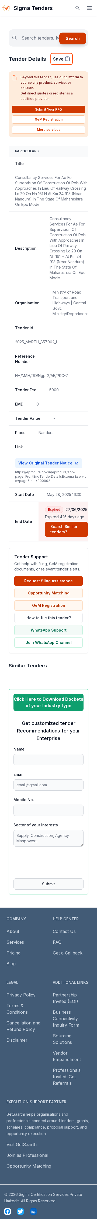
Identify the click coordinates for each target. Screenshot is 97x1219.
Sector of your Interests (35, 825)
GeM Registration (49, 119)
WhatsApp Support (49, 630)
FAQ (57, 942)
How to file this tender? (48, 617)
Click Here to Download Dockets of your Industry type (48, 702)
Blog (11, 963)
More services (48, 130)
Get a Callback (67, 953)
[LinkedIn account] (33, 1211)
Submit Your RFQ (48, 109)
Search (73, 38)
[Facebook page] (7, 1211)
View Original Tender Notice (45, 463)
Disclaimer (16, 1040)
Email (18, 774)
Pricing (13, 953)
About (12, 931)
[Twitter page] (20, 1211)
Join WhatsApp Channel (49, 642)
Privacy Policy (21, 995)
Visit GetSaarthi (21, 1144)
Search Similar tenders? (63, 529)
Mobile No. (23, 799)
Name (19, 749)
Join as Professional (27, 1155)
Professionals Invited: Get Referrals (67, 1076)
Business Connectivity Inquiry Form (66, 1018)
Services (15, 942)
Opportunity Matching (49, 593)
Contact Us (64, 931)
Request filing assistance (48, 581)
